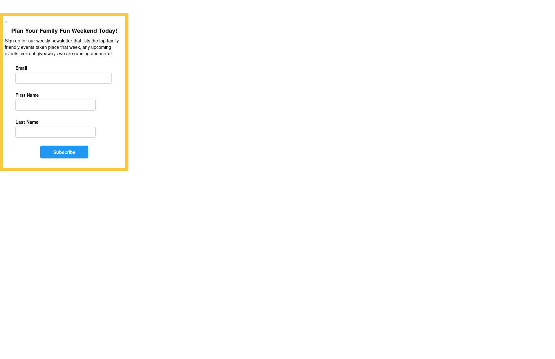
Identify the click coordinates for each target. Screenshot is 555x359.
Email (21, 68)
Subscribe (64, 152)
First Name (27, 95)
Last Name (27, 122)
